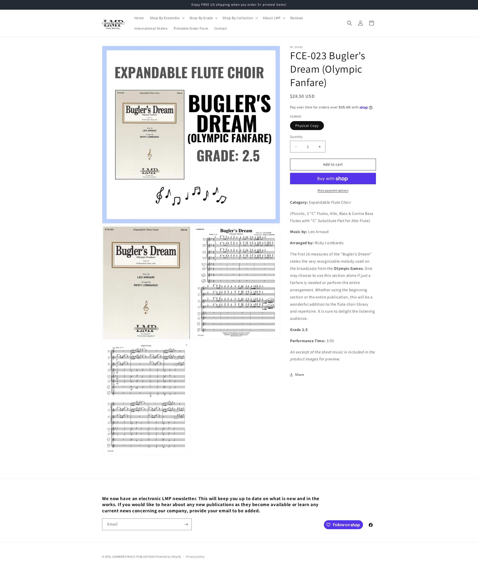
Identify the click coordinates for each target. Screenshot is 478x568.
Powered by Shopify (168, 556)
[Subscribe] (185, 524)
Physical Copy (307, 126)
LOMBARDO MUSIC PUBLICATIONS (133, 556)
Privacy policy (195, 556)
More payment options (333, 190)
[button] (166, 18)
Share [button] (299, 374)
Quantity (296, 137)
